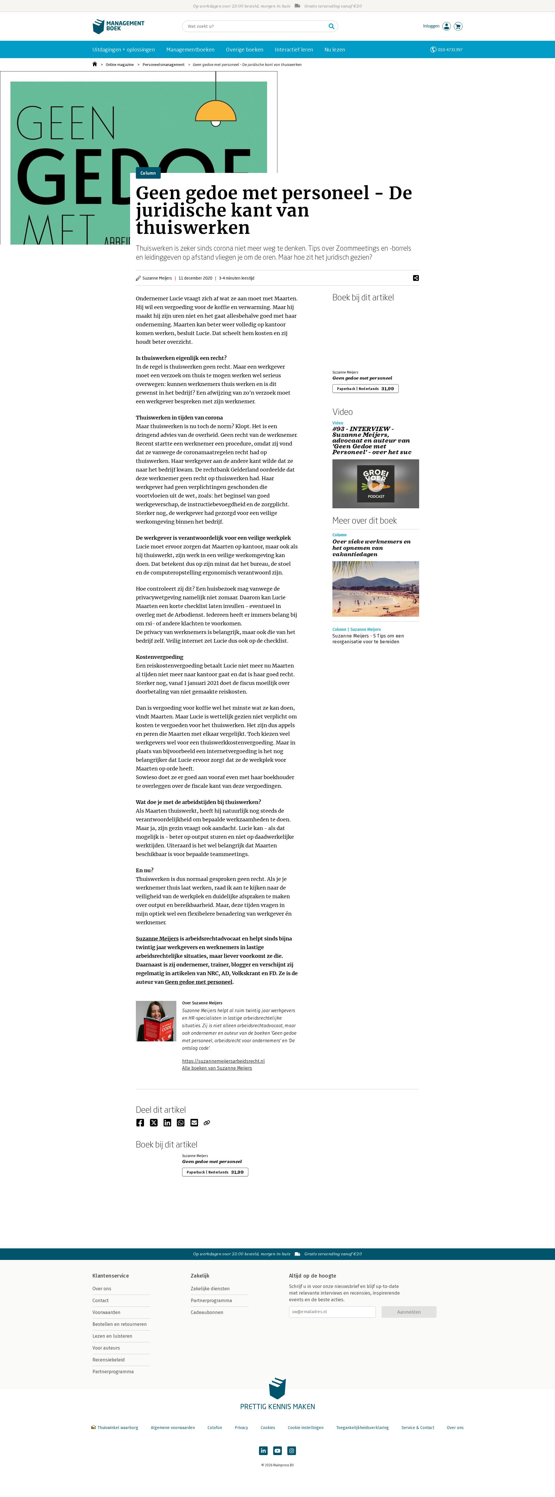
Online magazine (120, 64)
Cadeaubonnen (207, 1312)
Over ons (101, 1288)
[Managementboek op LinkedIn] (263, 1450)
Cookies (268, 1427)
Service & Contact (418, 1427)
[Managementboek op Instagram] (291, 1450)
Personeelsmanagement (163, 64)
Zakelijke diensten (210, 1288)
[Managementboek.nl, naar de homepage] (118, 32)
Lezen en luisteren (112, 1336)
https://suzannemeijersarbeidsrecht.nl (223, 1061)
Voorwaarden (106, 1312)
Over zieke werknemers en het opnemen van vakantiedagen (371, 548)
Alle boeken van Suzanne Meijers (217, 1068)
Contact (100, 1300)
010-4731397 (450, 49)
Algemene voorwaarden (173, 1427)
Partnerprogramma (113, 1371)
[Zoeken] (331, 26)
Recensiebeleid (108, 1360)
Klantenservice (110, 1276)
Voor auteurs (106, 1348)
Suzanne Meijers (157, 938)
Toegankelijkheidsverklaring (362, 1427)
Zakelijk (200, 1276)
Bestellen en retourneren (119, 1324)
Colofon (215, 1427)
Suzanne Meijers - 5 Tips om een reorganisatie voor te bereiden (368, 638)
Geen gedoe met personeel (198, 982)
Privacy (241, 1427)
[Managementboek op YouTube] (277, 1450)
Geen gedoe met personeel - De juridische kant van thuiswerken (247, 64)
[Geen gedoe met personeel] (352, 335)
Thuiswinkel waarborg (117, 1427)
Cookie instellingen (305, 1427)
